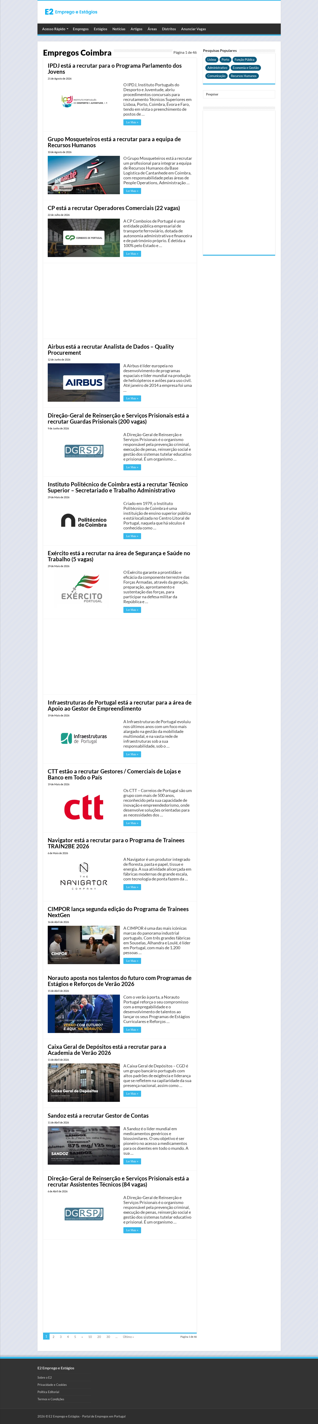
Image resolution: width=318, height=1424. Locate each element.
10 (90, 1337)
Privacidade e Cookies (52, 1385)
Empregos (81, 29)
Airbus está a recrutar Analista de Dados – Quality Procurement (111, 349)
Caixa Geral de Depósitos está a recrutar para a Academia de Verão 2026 (107, 1049)
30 (108, 1337)
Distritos (169, 29)
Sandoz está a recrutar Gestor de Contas (98, 1115)
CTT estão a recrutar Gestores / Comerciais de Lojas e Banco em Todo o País (114, 774)
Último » (128, 1337)
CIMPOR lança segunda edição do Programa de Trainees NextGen (118, 912)
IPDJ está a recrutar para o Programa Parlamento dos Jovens (115, 68)
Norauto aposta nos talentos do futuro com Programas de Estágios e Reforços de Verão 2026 (120, 980)
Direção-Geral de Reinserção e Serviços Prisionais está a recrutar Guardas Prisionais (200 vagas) (118, 418)
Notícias (118, 29)
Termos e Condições (50, 1399)
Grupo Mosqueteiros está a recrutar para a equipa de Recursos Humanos (114, 142)
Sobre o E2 (44, 1377)
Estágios (100, 29)
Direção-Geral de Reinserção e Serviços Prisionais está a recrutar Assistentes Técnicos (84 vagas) (118, 1181)
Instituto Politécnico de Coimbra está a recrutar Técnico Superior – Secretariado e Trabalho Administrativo (118, 487)
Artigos (136, 29)
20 (99, 1337)
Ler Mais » (132, 122)
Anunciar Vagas (193, 29)
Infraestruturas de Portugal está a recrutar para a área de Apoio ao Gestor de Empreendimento (120, 705)
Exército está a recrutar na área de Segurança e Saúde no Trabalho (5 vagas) (119, 556)
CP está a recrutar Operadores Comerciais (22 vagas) (114, 207)
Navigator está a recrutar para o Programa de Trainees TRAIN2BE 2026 (116, 843)
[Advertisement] (120, 300)
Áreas (152, 29)
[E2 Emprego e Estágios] (71, 11)
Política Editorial (48, 1392)
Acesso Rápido (53, 29)
